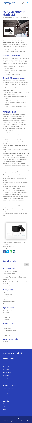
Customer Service (7, 294)
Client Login (6, 319)
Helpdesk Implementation (9, 330)
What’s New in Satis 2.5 (9, 286)
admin (6, 17)
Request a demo (7, 315)
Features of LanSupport (9, 326)
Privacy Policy (6, 317)
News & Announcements (22, 17)
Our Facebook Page (8, 333)
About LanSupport (7, 310)
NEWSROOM (6, 341)
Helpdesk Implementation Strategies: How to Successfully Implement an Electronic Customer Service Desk (15, 277)
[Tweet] (7, 251)
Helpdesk (5, 297)
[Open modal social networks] (14, 251)
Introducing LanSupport (9, 273)
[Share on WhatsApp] (11, 251)
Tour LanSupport (7, 304)
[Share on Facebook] (4, 251)
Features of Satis (7, 328)
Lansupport (6, 299)
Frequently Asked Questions (10, 271)
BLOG (4, 292)
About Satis (6, 312)
